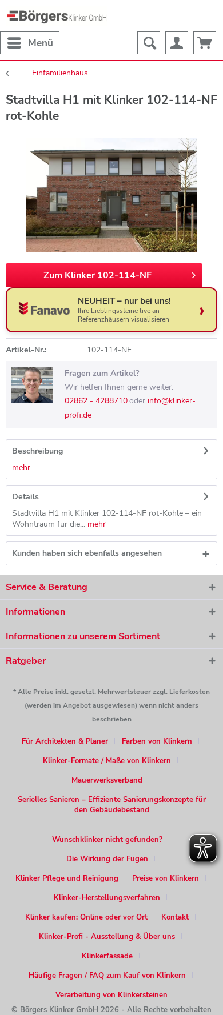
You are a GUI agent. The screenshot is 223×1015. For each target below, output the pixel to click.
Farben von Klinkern (157, 741)
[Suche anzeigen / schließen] (148, 42)
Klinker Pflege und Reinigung (66, 878)
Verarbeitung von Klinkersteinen (111, 995)
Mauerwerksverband (106, 780)
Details (25, 496)
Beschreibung (37, 451)
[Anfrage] (204, 42)
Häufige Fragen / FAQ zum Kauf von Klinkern (107, 975)
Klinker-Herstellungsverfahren (107, 898)
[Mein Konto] (176, 42)
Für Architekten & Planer (65, 741)
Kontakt (175, 917)
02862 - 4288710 (96, 400)
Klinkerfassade (107, 956)
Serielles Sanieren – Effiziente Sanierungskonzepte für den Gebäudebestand (112, 805)
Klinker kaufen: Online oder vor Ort (86, 917)
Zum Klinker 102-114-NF (97, 275)
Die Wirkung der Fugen (107, 859)
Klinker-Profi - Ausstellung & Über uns (107, 937)
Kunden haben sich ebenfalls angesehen (87, 553)
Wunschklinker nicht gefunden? (107, 840)
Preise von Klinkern (165, 878)
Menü (40, 43)
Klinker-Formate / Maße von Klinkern (107, 761)
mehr (21, 467)
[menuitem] (29, 42)
